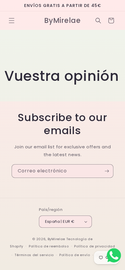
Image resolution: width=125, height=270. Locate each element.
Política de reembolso (49, 246)
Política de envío (74, 255)
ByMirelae (56, 239)
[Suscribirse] (106, 171)
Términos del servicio (34, 255)
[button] (11, 20)
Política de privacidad (94, 246)
